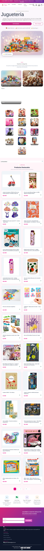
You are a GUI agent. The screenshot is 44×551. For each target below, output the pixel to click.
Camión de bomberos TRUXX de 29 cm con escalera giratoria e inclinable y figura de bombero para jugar (11, 193)
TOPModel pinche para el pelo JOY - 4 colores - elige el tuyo (11, 221)
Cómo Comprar (25, 5)
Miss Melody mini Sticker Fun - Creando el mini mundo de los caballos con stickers (11, 364)
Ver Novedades (16, 23)
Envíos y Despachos (6, 537)
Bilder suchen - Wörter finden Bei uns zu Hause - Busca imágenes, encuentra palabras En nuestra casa (32, 479)
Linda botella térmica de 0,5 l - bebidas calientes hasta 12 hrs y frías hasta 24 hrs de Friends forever (11, 279)
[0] (42, 5)
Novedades (14, 4)
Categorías (20, 4)
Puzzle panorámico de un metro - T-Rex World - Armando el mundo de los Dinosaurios (32, 422)
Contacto (30, 4)
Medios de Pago (6, 535)
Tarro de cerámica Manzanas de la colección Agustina (32, 279)
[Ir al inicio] (4, 5)
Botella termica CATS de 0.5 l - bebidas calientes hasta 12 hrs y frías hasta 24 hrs (31, 250)
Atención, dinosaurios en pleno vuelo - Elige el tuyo (11, 336)
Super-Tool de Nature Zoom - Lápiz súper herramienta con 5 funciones (31, 364)
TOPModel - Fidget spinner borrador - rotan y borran (32, 307)
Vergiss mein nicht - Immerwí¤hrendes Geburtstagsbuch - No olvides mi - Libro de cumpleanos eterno (32, 222)
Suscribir (28, 520)
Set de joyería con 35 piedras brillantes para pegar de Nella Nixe (11, 450)
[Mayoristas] (39, 5)
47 (26, 488)
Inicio (9, 4)
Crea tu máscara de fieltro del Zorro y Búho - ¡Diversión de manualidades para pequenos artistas (11, 250)
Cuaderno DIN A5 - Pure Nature (8, 392)
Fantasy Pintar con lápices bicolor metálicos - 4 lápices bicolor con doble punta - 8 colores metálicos (32, 450)
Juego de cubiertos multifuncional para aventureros (31, 393)
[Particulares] (36, 5)
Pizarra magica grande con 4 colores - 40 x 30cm (11, 479)
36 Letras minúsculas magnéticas (9, 306)
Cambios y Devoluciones (7, 539)
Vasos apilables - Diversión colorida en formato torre (10, 422)
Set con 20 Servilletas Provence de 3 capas (32, 335)
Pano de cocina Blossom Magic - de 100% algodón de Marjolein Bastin (31, 193)
